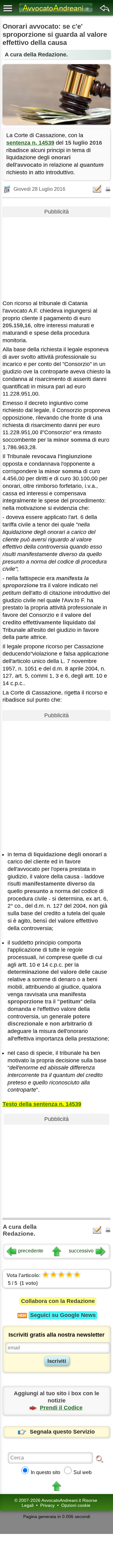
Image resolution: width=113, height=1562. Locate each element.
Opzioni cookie (75, 1505)
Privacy (47, 1505)
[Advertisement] (56, 256)
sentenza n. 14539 (30, 143)
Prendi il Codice (61, 1408)
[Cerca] (99, 1458)
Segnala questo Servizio (62, 1432)
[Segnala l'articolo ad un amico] (98, 189)
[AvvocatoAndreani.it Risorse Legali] (56, 12)
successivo (81, 1250)
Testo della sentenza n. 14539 (42, 1104)
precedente (30, 1250)
